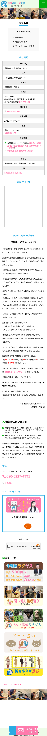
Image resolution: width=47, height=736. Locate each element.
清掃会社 (32, 143)
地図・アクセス (20, 41)
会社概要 (18, 37)
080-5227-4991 (13, 111)
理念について (10, 133)
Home (6, 684)
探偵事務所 (34, 145)
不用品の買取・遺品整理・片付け (20, 151)
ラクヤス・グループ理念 (23, 46)
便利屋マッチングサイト (14, 371)
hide (28, 31)
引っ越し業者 (23, 145)
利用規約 (8, 483)
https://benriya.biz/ (13, 172)
